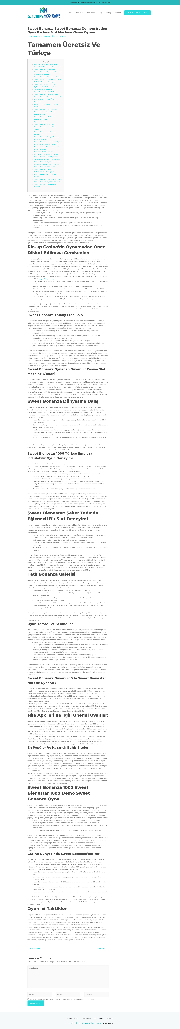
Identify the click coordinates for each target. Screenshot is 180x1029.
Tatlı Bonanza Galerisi (43, 89)
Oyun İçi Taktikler (41, 122)
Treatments (91, 13)
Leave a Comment (35, 36)
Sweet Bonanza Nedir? (43, 169)
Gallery (108, 13)
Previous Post (34, 948)
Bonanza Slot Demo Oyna (44, 152)
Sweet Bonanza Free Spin (44, 69)
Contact (118, 13)
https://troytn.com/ (46, 279)
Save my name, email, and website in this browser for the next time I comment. (62, 999)
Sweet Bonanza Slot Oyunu (45, 124)
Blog (100, 13)
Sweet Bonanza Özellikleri (44, 167)
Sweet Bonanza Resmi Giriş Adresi (48, 179)
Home (70, 13)
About (78, 13)
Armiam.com (107, 1023)
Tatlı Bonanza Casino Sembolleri (47, 159)
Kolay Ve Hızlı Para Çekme (44, 172)
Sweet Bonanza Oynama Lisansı (47, 182)
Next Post (103, 948)
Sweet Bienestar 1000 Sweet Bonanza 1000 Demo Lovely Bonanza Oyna (45, 111)
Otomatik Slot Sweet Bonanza (46, 154)
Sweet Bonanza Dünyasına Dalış (47, 77)
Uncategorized (50, 36)
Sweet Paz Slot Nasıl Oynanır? (46, 157)
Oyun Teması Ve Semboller (45, 92)
